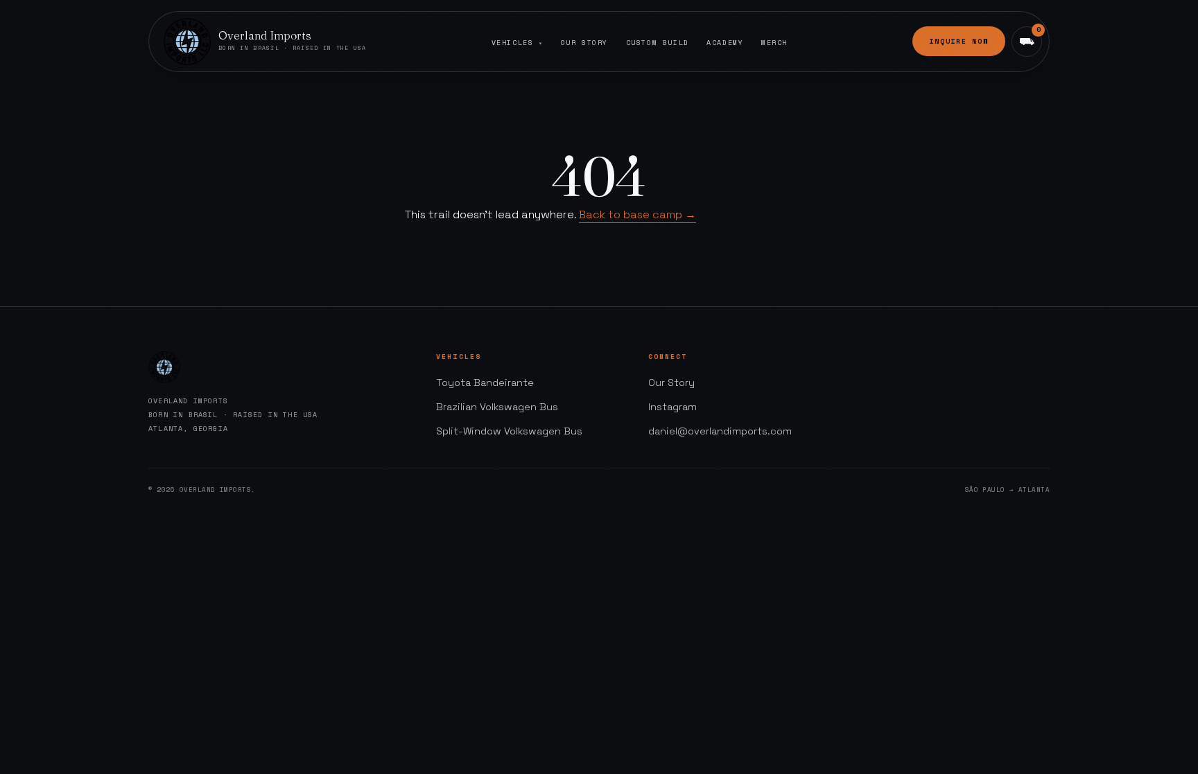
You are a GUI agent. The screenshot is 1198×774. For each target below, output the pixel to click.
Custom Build (657, 42)
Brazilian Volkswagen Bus (497, 407)
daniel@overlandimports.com (720, 431)
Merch (774, 42)
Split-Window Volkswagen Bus (509, 431)
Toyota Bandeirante (485, 382)
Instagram (672, 407)
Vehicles (517, 42)
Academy (724, 42)
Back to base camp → (637, 214)
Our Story (584, 42)
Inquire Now (959, 41)
